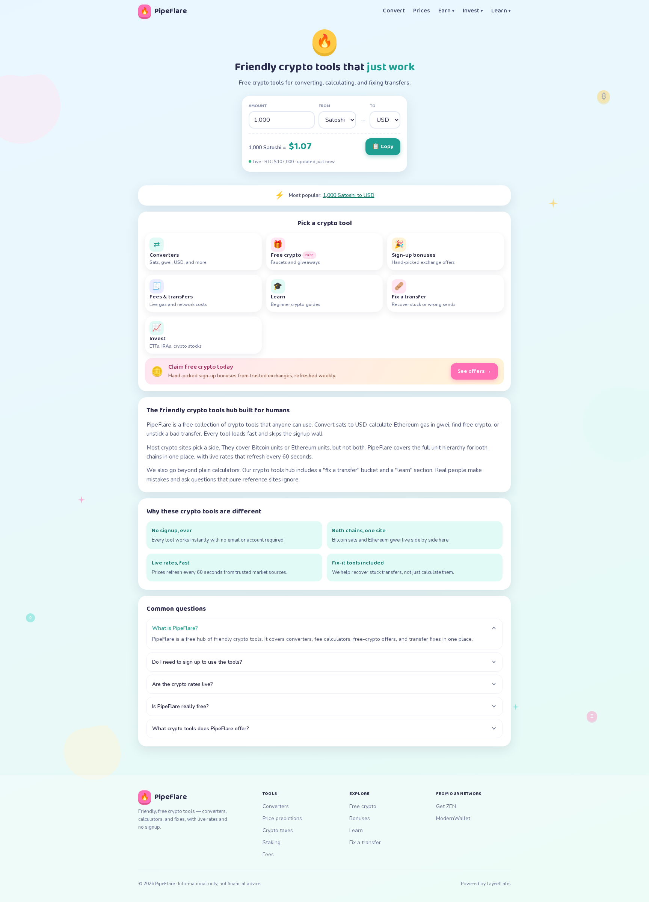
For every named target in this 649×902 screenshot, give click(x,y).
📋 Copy (383, 146)
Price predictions (282, 818)
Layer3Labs (499, 884)
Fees (268, 854)
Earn (446, 10)
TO (373, 106)
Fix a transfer (365, 842)
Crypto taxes (278, 830)
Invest (473, 10)
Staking (272, 842)
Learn (501, 10)
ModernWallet (453, 818)
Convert (394, 10)
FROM (324, 106)
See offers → (474, 371)
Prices (421, 10)
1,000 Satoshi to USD (348, 195)
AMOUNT (258, 106)
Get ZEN (446, 806)
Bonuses (359, 818)
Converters (276, 806)
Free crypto (362, 806)
